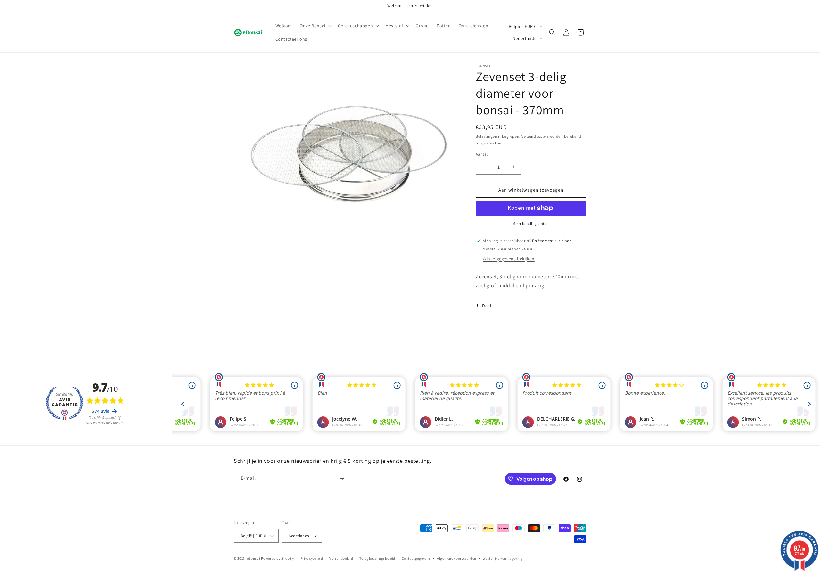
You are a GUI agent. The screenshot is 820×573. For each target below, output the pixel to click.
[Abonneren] (342, 478)
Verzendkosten (534, 136)
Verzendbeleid (341, 558)
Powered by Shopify (277, 558)
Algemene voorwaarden (456, 558)
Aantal (482, 154)
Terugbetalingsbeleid (377, 558)
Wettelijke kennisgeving (503, 558)
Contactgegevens (416, 558)
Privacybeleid (311, 558)
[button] (315, 25)
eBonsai (253, 558)
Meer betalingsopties (530, 223)
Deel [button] (486, 305)
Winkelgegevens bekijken (509, 259)
